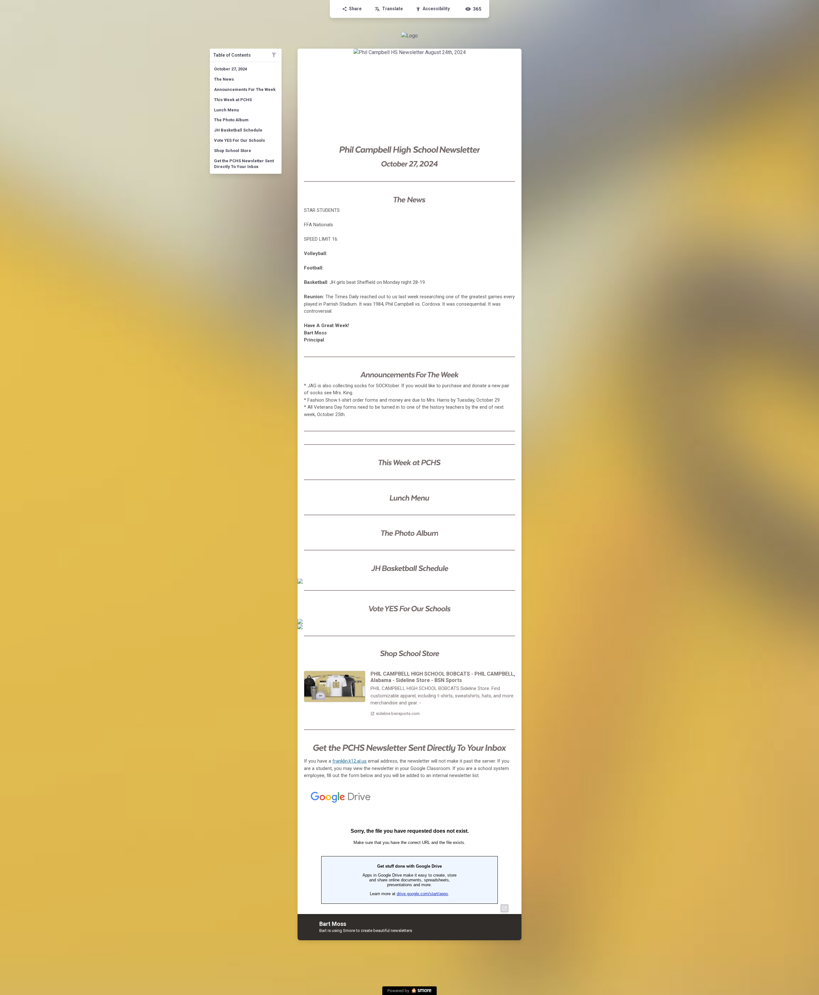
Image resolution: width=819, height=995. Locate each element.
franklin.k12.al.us (349, 761)
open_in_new (504, 908)
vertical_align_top (274, 55)
